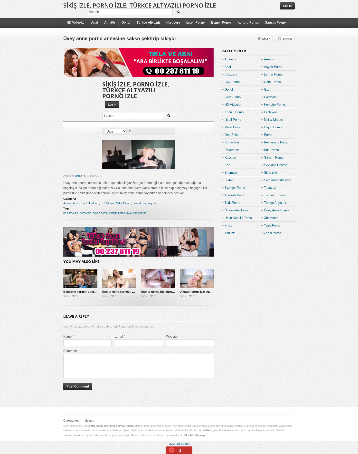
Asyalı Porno (273, 67)
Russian (230, 157)
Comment (70, 351)
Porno (268, 135)
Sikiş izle (270, 172)
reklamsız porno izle (86, 435)
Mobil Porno (233, 127)
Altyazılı (230, 59)
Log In (287, 6)
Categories (71, 420)
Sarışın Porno (275, 22)
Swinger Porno (235, 187)
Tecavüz (270, 187)
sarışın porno (117, 212)
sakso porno (100, 212)
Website (172, 336)
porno (78, 175)
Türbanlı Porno (274, 195)
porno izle (85, 212)
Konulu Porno (248, 22)
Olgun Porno (273, 127)
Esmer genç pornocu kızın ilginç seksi (128, 291)
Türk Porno (232, 203)
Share (287, 38)
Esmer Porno (221, 22)
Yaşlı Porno (272, 225)
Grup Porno (233, 97)
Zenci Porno (272, 233)
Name (67, 336)
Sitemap (200, 435)
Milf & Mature (123, 203)
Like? (266, 38)
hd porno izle (70, 212)
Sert (227, 165)
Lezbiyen (270, 112)
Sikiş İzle (189, 435)
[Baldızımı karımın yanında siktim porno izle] (80, 278)
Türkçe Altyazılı (148, 22)
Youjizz (230, 233)
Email (119, 336)
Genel (126, 22)
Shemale (231, 172)
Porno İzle (232, 142)
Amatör (109, 22)
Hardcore (173, 22)
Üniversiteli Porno (237, 210)
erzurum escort (179, 443)
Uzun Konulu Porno (238, 218)
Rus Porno (271, 150)
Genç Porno (272, 82)
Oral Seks (232, 135)
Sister (229, 180)
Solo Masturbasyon (144, 203)
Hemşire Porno (274, 104)
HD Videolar (76, 22)
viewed (89, 420)
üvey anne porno (136, 212)
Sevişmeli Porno (275, 165)
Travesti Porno (235, 195)
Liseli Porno (195, 22)
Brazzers (231, 74)
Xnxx (228, 225)
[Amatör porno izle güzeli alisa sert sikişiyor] (197, 278)
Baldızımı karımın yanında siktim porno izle (92, 291)
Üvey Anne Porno (276, 210)
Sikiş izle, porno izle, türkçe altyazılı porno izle (139, 5)
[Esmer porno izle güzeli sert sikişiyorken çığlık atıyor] (158, 278)
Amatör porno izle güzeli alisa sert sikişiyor (210, 291)
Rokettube (232, 150)
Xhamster (271, 218)
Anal (94, 22)
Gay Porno (232, 82)
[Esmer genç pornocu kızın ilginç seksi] (119, 278)
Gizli (267, 89)
